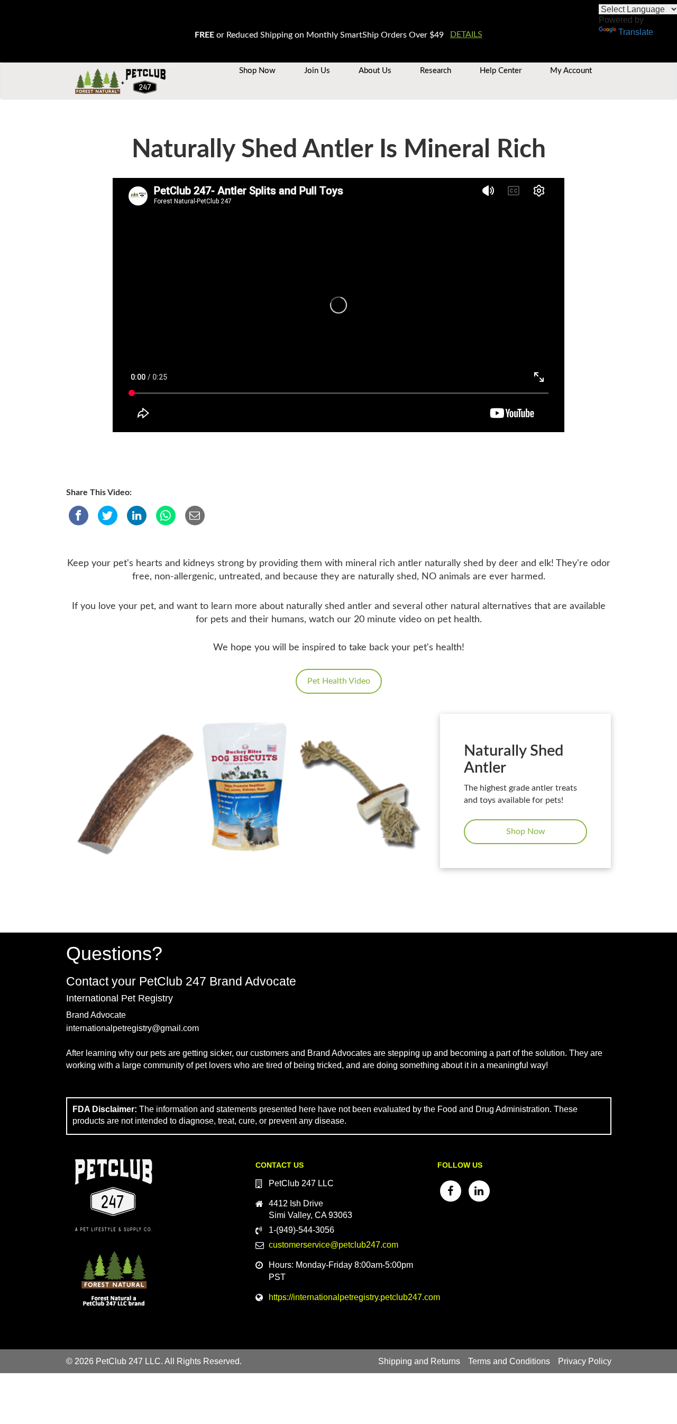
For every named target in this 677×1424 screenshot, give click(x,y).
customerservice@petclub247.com (333, 1244)
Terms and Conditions (509, 1361)
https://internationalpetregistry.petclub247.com (354, 1297)
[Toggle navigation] (170, 66)
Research (435, 71)
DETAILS (466, 34)
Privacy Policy (584, 1361)
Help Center (501, 71)
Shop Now (257, 71)
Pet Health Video (338, 681)
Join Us (317, 71)
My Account (571, 71)
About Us (375, 71)
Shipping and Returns (419, 1361)
